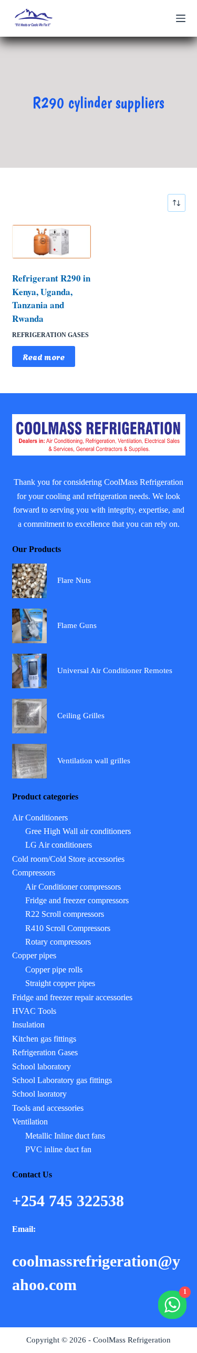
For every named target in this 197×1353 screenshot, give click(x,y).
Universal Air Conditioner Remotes (114, 670)
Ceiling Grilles (81, 715)
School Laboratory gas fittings (62, 1080)
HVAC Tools (34, 1010)
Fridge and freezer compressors (77, 900)
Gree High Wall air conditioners (78, 831)
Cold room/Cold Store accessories (68, 858)
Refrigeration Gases (50, 335)
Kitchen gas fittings (44, 1038)
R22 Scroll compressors (64, 914)
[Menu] (180, 18)
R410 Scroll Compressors (67, 928)
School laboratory (41, 1066)
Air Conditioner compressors (73, 886)
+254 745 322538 (70, 1200)
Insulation (28, 1024)
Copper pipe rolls (53, 969)
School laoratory (39, 1093)
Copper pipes (34, 955)
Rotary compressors (58, 941)
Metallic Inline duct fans (65, 1135)
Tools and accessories (48, 1107)
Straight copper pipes (60, 983)
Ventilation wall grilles (93, 760)
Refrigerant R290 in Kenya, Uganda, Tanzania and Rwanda (51, 298)
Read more (44, 356)
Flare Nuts (74, 580)
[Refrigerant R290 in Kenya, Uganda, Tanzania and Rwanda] (51, 241)
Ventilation (30, 1121)
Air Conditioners (40, 817)
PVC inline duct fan (58, 1149)
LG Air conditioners (58, 844)
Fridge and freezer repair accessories (72, 997)
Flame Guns (77, 625)
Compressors (33, 872)
